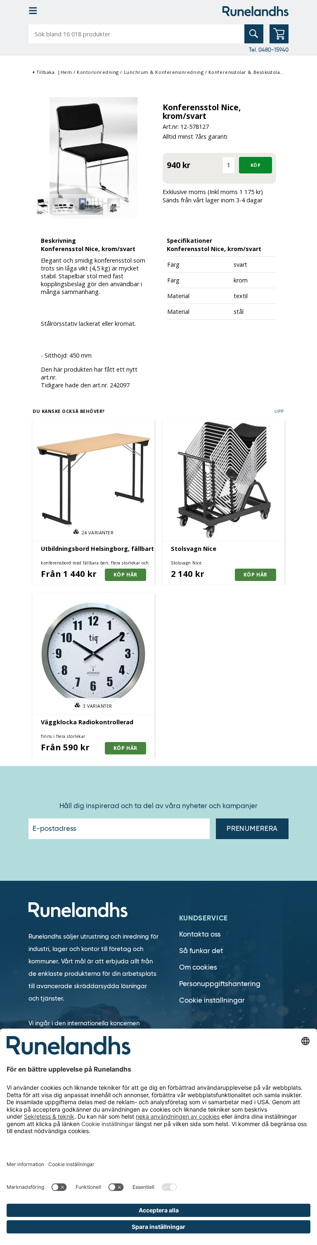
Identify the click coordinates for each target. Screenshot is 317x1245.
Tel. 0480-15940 (269, 49)
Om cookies (198, 967)
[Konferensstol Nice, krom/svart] (93, 157)
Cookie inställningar (212, 1000)
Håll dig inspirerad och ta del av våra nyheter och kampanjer (158, 806)
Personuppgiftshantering (219, 983)
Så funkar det (201, 950)
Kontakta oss (200, 934)
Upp (279, 411)
